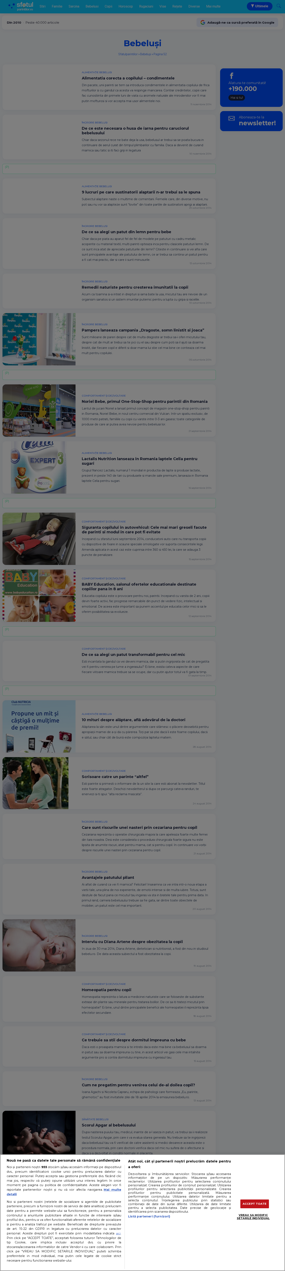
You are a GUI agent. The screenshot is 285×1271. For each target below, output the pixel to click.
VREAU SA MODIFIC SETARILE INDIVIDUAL (253, 1216)
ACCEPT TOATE (255, 1203)
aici (118, 1233)
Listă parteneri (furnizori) (149, 1216)
